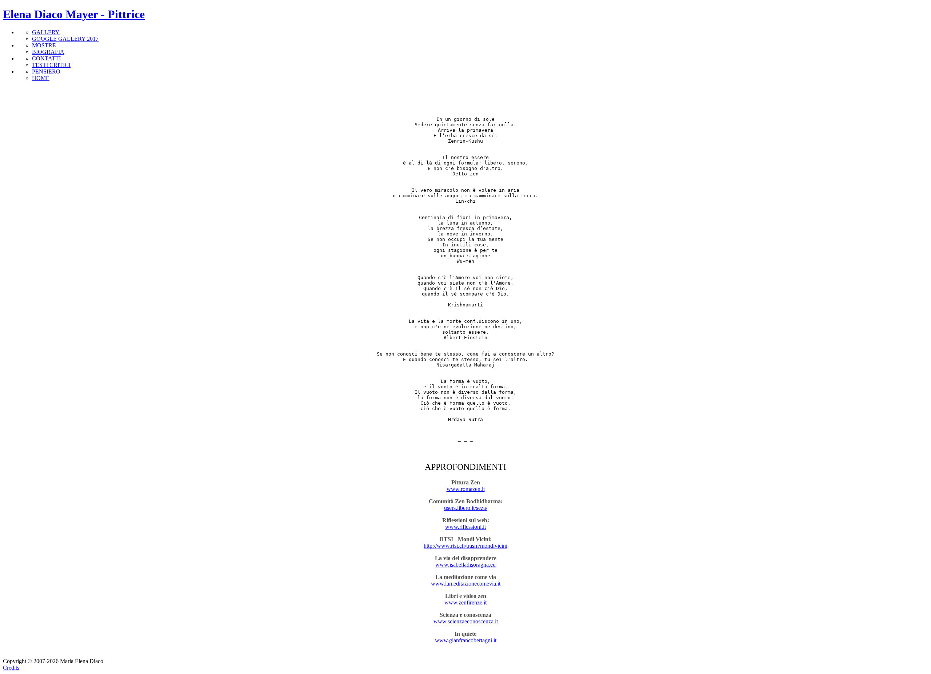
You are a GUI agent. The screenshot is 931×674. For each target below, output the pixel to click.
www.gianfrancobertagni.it (465, 640)
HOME (40, 78)
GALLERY (46, 32)
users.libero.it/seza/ (465, 508)
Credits (11, 668)
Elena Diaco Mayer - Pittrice (74, 14)
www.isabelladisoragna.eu (465, 565)
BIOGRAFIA (48, 52)
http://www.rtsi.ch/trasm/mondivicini (465, 546)
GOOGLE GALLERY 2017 (65, 39)
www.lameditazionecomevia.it (465, 583)
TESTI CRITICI (51, 65)
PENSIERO (46, 71)
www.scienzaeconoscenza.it (465, 621)
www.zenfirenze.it (465, 602)
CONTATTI (46, 58)
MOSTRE (44, 45)
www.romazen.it (466, 489)
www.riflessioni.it (465, 527)
